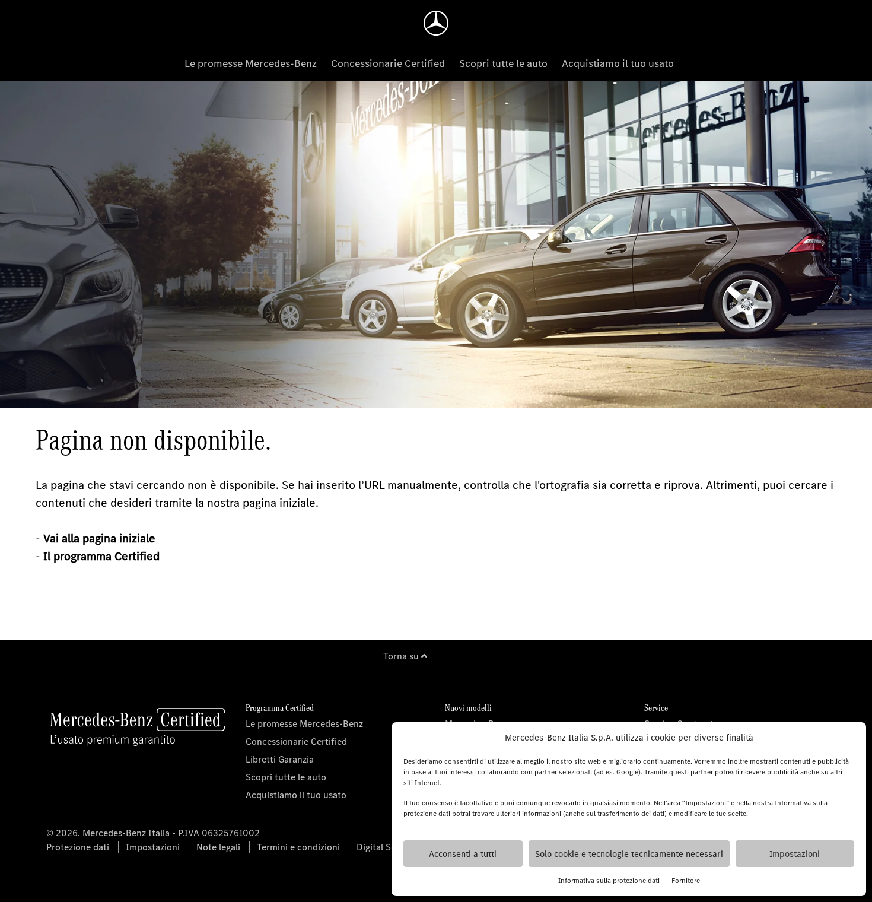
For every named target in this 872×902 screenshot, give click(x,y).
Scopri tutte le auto (503, 63)
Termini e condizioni (298, 847)
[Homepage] (436, 23)
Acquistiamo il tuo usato (618, 63)
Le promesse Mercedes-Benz (250, 63)
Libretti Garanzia (280, 759)
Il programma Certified (101, 556)
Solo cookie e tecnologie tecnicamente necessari (629, 854)
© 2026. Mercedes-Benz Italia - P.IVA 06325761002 (153, 833)
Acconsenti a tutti (463, 854)
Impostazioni (794, 854)
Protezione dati (77, 847)
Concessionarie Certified (388, 63)
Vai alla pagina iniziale (99, 539)
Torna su (402, 656)
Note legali (218, 847)
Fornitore (685, 880)
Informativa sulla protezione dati (609, 880)
